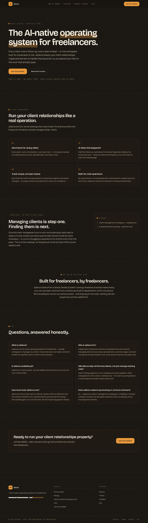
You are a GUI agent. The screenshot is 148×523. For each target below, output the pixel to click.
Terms (101, 495)
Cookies (102, 499)
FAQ (93, 4)
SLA (100, 503)
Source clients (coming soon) (65, 499)
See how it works (38, 71)
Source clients (81, 4)
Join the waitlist (131, 4)
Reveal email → (38, 497)
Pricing (67, 4)
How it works (54, 4)
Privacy (102, 492)
